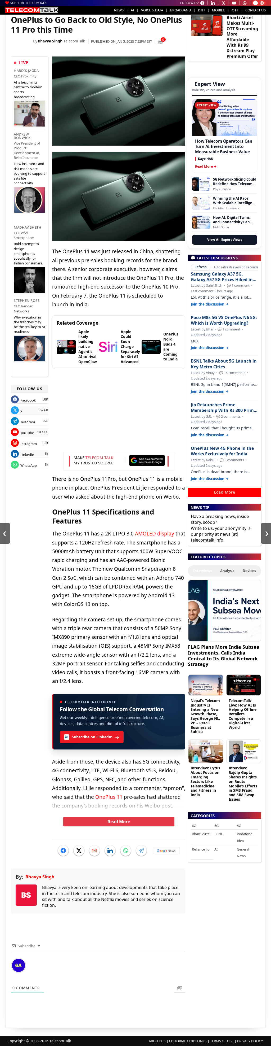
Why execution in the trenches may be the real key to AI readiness (29, 324)
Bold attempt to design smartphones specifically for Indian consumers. (28, 253)
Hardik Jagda (26, 70)
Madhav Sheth (27, 227)
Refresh (201, 267)
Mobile (218, 10)
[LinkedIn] (110, 850)
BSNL (218, 833)
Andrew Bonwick (22, 136)
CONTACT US (255, 10)
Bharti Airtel (201, 833)
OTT (235, 10)
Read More (118, 822)
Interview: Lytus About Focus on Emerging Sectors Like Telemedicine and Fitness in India (205, 781)
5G (216, 825)
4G (239, 825)
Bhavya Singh (50, 40)
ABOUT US (157, 1041)
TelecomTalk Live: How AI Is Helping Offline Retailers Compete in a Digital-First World (242, 714)
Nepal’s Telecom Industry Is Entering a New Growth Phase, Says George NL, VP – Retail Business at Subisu (205, 716)
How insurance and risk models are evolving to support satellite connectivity (29, 173)
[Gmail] (94, 850)
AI (132, 10)
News (119, 10)
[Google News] (166, 850)
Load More (224, 492)
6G (194, 825)
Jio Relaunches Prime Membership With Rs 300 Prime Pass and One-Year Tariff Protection (223, 407)
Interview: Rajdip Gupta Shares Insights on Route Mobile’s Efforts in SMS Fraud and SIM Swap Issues (243, 783)
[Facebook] (63, 850)
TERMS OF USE (221, 1041)
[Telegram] (141, 850)
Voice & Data (152, 10)
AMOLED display (154, 533)
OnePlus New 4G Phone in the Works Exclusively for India (222, 451)
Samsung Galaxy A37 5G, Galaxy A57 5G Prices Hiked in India (222, 276)
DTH (201, 10)
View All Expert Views (224, 239)
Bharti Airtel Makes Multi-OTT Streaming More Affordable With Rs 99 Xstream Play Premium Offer (242, 37)
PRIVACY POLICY (250, 1041)
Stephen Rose (26, 300)
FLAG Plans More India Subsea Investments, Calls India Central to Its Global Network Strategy (223, 655)
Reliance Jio (201, 849)
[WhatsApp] (125, 850)
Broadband (180, 10)
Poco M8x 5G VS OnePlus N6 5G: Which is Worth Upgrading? (224, 320)
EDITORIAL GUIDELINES (187, 1041)
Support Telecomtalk (28, 3)
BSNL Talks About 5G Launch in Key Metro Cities (224, 363)
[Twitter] (79, 850)
